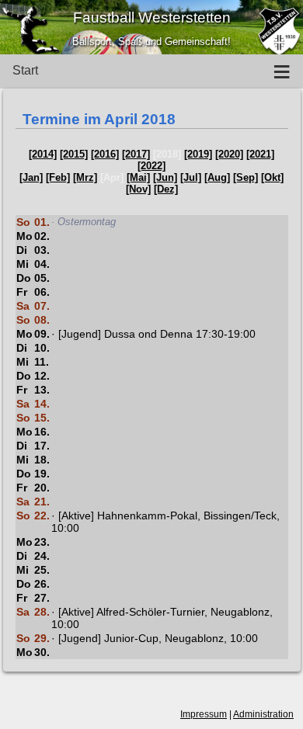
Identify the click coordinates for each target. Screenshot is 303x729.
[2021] (260, 154)
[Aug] (217, 177)
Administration (263, 714)
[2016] (105, 154)
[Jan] (31, 177)
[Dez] (166, 189)
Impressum (203, 714)
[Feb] (58, 177)
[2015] (74, 154)
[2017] (136, 154)
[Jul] (190, 177)
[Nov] (138, 189)
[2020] (229, 154)
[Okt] (272, 177)
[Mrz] (85, 177)
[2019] (198, 154)
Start (25, 70)
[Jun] (165, 177)
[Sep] (245, 177)
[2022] (151, 166)
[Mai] (138, 177)
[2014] (43, 154)
